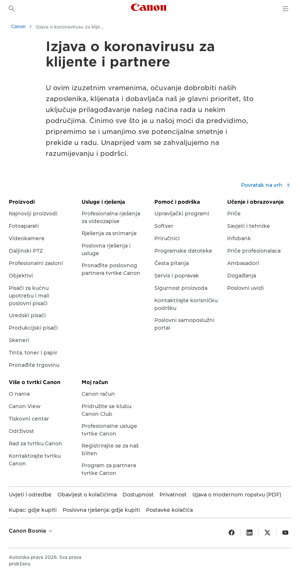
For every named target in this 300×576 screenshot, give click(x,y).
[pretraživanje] (12, 9)
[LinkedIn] (249, 533)
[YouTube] (285, 533)
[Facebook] (231, 533)
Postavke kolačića (169, 510)
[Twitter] (267, 533)
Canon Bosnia (28, 531)
